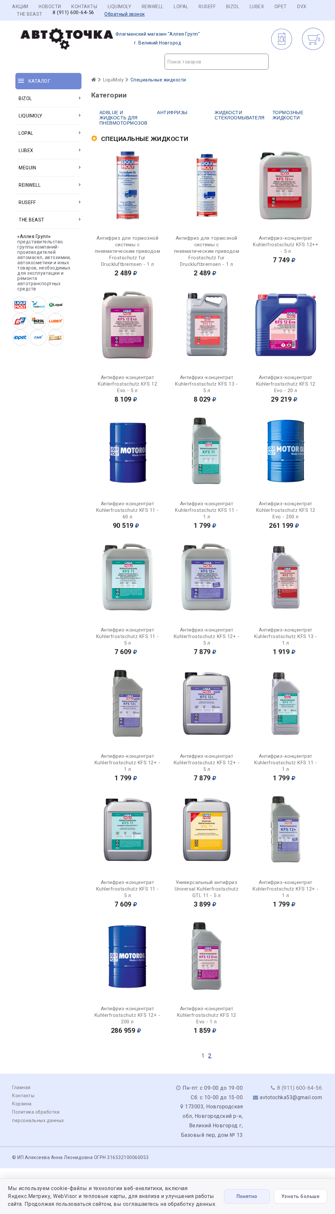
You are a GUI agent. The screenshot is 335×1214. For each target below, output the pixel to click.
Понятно (247, 1196)
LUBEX (257, 6)
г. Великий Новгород (157, 38)
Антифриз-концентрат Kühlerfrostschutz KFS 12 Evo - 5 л (127, 383)
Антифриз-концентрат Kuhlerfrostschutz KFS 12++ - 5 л (285, 244)
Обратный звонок (124, 14)
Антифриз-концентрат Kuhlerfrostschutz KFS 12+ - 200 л (128, 1015)
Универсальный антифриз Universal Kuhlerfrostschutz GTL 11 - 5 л (207, 888)
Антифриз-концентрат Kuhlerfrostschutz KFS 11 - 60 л (127, 510)
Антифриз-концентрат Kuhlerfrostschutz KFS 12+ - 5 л (207, 636)
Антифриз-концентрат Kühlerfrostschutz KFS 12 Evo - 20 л (285, 383)
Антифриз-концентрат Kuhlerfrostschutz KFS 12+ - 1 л (128, 762)
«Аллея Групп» (34, 236)
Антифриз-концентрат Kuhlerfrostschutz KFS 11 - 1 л (206, 510)
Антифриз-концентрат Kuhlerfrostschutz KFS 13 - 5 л (206, 383)
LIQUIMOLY (120, 6)
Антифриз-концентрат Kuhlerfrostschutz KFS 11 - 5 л (127, 636)
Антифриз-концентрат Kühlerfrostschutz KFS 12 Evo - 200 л (285, 510)
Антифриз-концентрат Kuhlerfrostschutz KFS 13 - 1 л (285, 636)
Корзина (22, 1103)
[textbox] (216, 62)
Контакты (84, 6)
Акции (20, 6)
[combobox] (217, 62)
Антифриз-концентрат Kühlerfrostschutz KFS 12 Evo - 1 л (206, 1015)
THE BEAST (30, 14)
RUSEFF (207, 6)
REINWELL (153, 6)
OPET (280, 6)
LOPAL (181, 6)
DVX (302, 6)
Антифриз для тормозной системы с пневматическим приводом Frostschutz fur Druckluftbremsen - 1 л (127, 251)
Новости (50, 6)
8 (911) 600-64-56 (73, 12)
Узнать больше (300, 1196)
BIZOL (232, 6)
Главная (21, 1087)
